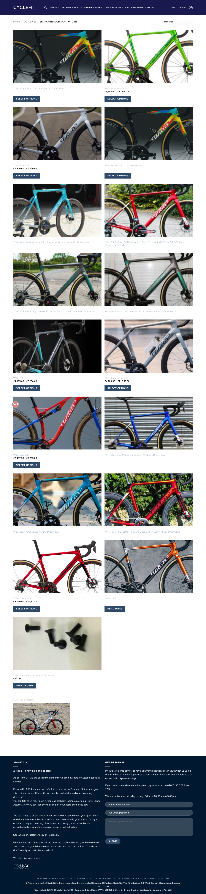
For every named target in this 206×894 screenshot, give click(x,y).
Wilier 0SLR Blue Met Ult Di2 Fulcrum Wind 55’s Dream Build (135, 455)
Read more (114, 608)
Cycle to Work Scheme (139, 7)
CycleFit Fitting (102, 878)
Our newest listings (63, 878)
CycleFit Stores (121, 878)
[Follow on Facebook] (16, 866)
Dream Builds (43, 878)
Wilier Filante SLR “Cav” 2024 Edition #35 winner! (38, 88)
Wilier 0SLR (110, 598)
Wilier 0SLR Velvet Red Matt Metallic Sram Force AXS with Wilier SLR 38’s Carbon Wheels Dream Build (145, 243)
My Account (164, 878)
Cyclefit (24, 7)
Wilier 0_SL (19, 378)
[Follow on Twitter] (26, 866)
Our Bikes (30, 21)
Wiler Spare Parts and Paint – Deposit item (34, 675)
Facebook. (53, 835)
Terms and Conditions (86, 889)
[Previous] (12, 727)
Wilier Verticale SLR (114, 88)
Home (16, 21)
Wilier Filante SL (21, 165)
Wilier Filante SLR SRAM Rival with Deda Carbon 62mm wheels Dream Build (142, 531)
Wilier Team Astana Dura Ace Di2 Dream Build (36, 531)
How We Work (84, 878)
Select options (26, 98)
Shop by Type (92, 7)
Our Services (113, 7)
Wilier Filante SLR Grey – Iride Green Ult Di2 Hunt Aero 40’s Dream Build (140, 311)
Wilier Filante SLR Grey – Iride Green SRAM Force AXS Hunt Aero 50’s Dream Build (54, 311)
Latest (53, 7)
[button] (45, 7)
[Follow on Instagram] (21, 866)
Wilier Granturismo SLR (116, 378)
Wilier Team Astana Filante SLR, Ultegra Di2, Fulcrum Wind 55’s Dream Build (51, 242)
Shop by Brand (71, 7)
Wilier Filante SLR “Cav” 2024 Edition (123, 165)
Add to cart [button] (24, 685)
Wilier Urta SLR (21, 455)
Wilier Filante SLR (22, 598)
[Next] (193, 727)
